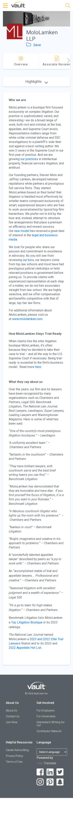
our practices (29, 159)
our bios (28, 260)
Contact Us (12, 716)
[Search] (67, 6)
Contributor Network (49, 731)
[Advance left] (4, 61)
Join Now (12, 722)
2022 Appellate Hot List (25, 648)
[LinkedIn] (50, 772)
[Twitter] (60, 772)
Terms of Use (14, 761)
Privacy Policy (14, 755)
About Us (11, 710)
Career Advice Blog (17, 750)
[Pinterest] (50, 782)
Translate (50, 763)
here (38, 367)
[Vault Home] (18, 4)
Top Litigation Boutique (26, 622)
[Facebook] (40, 772)
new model (21, 231)
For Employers (46, 710)
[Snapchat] (60, 782)
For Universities (46, 716)
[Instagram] (40, 782)
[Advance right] (68, 61)
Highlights (34, 81)
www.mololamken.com (27, 319)
